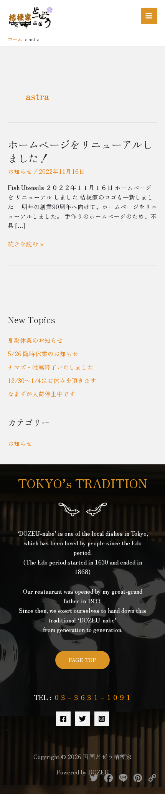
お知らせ (20, 171)
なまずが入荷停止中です (41, 394)
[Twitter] (82, 718)
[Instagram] (101, 718)
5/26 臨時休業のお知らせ (43, 353)
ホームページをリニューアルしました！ (80, 151)
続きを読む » (25, 244)
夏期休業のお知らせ (35, 340)
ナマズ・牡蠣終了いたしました (51, 367)
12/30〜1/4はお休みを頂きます (52, 380)
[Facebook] (63, 718)
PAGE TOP (82, 660)
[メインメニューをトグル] (149, 16)
